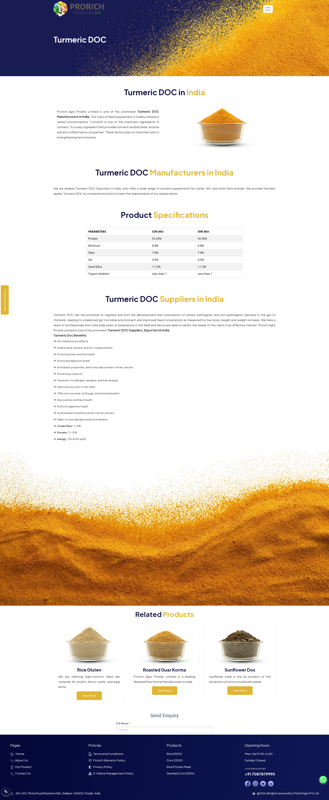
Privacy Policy (102, 767)
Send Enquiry (5, 300)
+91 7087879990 (260, 774)
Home (19, 754)
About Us (21, 760)
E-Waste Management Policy (113, 773)
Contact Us (23, 773)
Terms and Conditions (108, 754)
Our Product (23, 767)
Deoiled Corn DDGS (180, 773)
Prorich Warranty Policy (109, 760)
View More (89, 695)
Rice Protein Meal (179, 767)
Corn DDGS (175, 760)
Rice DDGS (174, 754)
